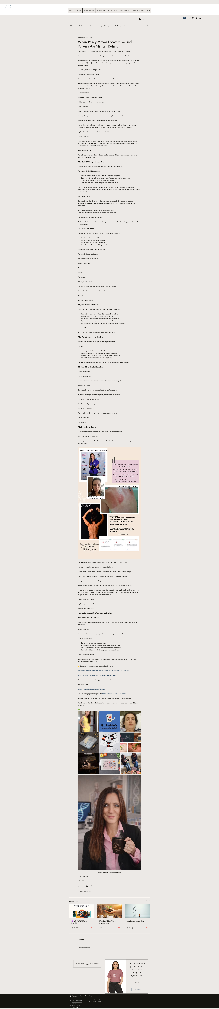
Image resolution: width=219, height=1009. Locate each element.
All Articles (72, 26)
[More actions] (140, 37)
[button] (184, 17)
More (125, 26)
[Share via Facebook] (78, 886)
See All (148, 901)
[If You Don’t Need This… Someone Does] (109, 911)
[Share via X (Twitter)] (83, 886)
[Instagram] (193, 18)
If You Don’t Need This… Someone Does (107, 922)
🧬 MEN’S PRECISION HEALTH (79, 922)
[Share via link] (91, 886)
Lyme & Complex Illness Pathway (110, 26)
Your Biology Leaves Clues (135, 921)
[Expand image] (88, 721)
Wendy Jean (9, 7)
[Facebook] (190, 18)
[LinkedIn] (200, 18)
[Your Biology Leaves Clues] (137, 911)
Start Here (93, 26)
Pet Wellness (83, 26)
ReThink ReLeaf (8, 5)
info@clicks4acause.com (77, 1000)
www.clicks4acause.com (77, 1002)
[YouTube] (196, 18)
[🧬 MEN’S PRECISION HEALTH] (81, 911)
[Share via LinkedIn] (87, 886)
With (5, 7)
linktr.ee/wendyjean (76, 1003)
